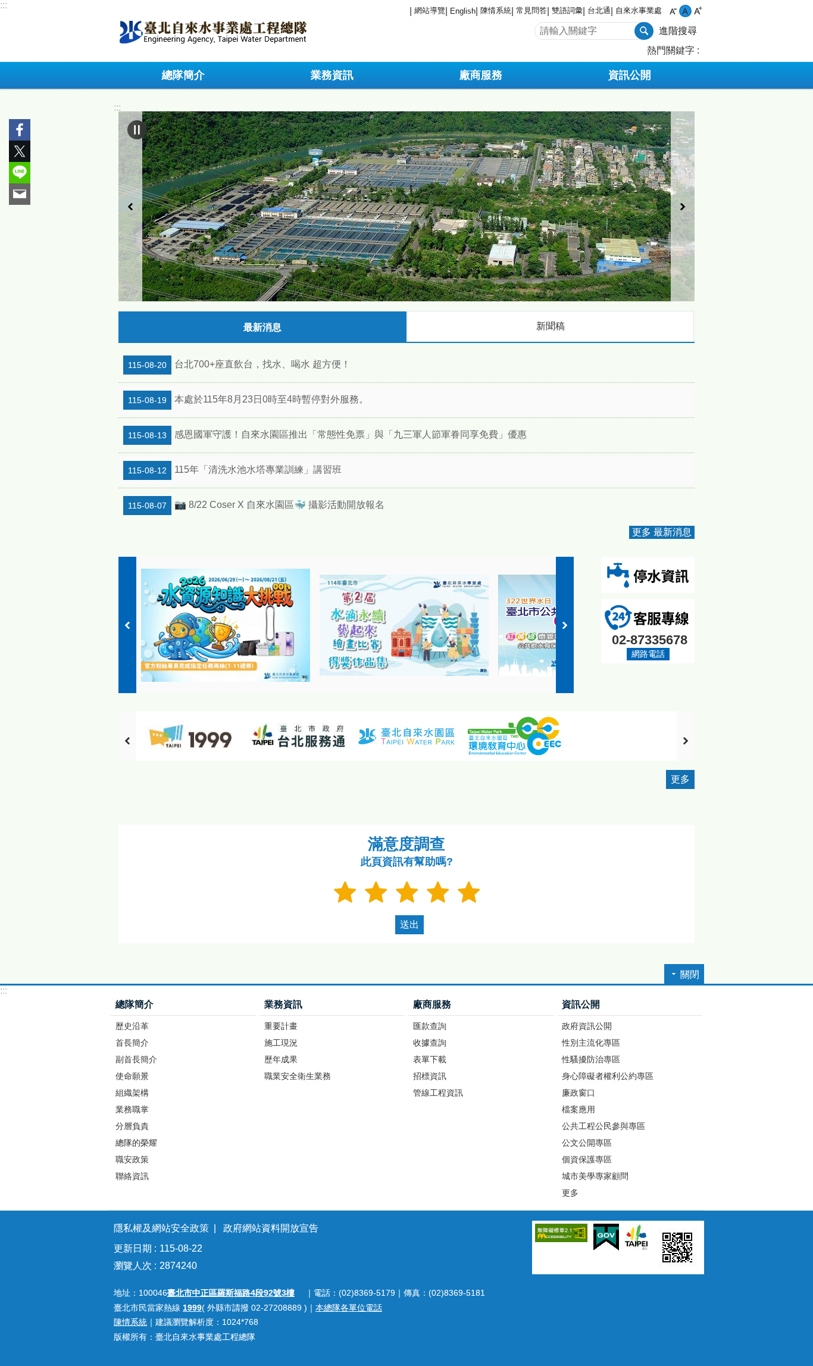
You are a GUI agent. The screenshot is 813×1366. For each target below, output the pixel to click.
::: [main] (117, 107)
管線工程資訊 (438, 1092)
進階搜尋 (678, 31)
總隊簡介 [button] (183, 75)
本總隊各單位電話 (348, 1307)
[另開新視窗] (190, 736)
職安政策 (132, 1159)
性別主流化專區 (591, 1042)
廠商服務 (432, 1004)
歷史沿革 (132, 1026)
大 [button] (698, 11)
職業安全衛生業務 (297, 1076)
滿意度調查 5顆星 (468, 892)
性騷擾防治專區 (591, 1059)
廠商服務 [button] (480, 75)
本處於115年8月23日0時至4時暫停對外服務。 (248, 400)
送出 (392, 925)
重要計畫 (281, 1026)
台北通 (599, 10)
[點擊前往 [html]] (404, 625)
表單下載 (429, 1059)
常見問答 (531, 10)
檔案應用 (578, 1109)
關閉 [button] (689, 974)
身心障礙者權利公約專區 (607, 1076)
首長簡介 (132, 1042)
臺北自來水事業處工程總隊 (213, 31)
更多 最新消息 (662, 532)
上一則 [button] (130, 206)
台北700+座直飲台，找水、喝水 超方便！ (239, 365)
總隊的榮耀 (136, 1142)
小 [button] (673, 11)
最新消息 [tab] (262, 327)
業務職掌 (132, 1109)
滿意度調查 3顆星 (406, 892)
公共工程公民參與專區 (603, 1126)
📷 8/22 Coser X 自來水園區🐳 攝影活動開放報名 (256, 505)
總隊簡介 (134, 1004)
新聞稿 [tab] (550, 326)
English (463, 11)
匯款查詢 (429, 1026)
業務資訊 (283, 1004)
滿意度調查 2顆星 (375, 892)
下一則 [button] (683, 206)
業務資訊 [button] (332, 75)
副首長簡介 (136, 1059)
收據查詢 (429, 1042)
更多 (680, 779)
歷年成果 (281, 1059)
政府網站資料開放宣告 (270, 1228)
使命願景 (132, 1076)
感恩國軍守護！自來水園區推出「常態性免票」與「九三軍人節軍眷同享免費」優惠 (327, 435)
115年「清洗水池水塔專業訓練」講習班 (235, 470)
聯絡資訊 (132, 1176)
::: (3, 5)
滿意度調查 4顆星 (437, 892)
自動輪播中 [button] (136, 129)
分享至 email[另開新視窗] (19, 194)
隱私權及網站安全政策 (161, 1228)
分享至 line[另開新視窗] (19, 172)
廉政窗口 (578, 1092)
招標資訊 (429, 1076)
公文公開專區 (587, 1142)
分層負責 (132, 1126)
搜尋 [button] (643, 31)
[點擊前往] (406, 206)
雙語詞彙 (567, 10)
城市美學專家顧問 (595, 1176)
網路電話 (648, 654)
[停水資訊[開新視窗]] (648, 584)
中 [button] (685, 11)
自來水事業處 (638, 10)
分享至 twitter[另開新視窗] (19, 151)
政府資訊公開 (587, 1026)
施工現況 (281, 1042)
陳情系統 (495, 10)
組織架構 (132, 1092)
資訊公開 (581, 1004)
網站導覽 (429, 10)
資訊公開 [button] (629, 75)
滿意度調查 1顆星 (344, 892)
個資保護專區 (587, 1159)
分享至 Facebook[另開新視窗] (19, 130)
